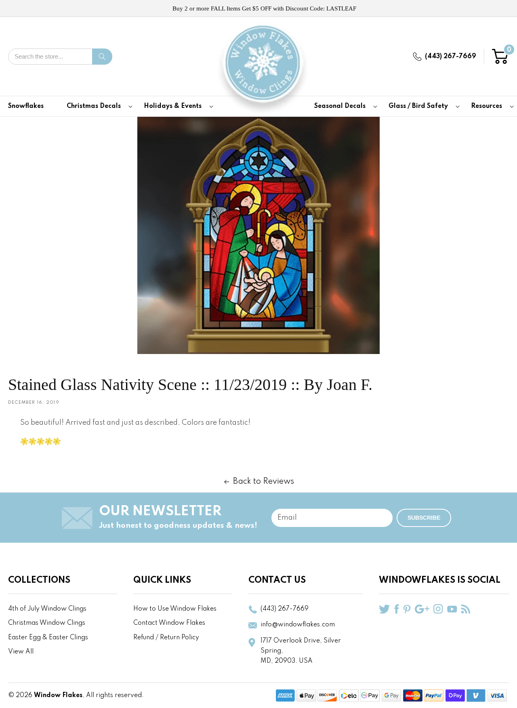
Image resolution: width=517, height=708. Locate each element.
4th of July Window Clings (47, 609)
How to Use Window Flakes (174, 609)
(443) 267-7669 (450, 56)
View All (21, 652)
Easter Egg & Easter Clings (48, 637)
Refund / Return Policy (166, 637)
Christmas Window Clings (46, 623)
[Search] (102, 56)
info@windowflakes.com (298, 625)
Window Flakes (58, 695)
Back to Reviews (263, 482)
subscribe (424, 517)
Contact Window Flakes (169, 623)
